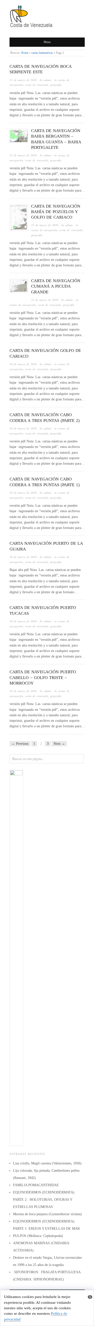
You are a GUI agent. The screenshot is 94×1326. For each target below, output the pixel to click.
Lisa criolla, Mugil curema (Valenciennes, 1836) (47, 1163)
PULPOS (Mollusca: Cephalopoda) (38, 1236)
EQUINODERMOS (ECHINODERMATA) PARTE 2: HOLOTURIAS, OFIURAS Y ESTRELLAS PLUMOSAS (43, 1199)
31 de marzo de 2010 (23, 80)
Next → (59, 744)
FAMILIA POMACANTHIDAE (36, 1185)
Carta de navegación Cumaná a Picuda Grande (55, 286)
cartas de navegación (44, 230)
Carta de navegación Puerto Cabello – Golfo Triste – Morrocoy (43, 677)
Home (24, 53)
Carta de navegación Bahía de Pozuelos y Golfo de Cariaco (55, 212)
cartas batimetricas (42, 53)
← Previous (20, 744)
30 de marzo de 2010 (23, 364)
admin (47, 80)
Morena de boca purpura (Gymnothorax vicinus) (47, 1214)
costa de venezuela (36, 85)
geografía (55, 85)
